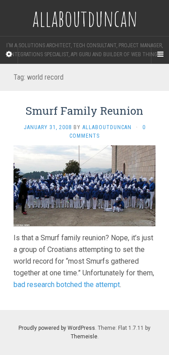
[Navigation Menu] (160, 54)
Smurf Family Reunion (84, 110)
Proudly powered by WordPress (56, 328)
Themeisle (84, 336)
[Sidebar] (9, 54)
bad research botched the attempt (67, 284)
